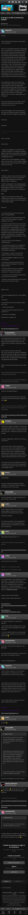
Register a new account (14, 862)
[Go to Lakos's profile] (2, 532)
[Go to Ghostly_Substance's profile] (2, 784)
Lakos (7, 531)
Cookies (14, 894)
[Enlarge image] (5, 400)
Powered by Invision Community (14, 905)
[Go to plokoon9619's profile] (2, 492)
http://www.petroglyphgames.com (9, 328)
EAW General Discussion (15, 25)
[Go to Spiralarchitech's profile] (2, 641)
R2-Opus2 (8, 421)
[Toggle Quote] (3, 734)
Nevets (7, 472)
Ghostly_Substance (11, 783)
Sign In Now (14, 872)
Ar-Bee (7, 556)
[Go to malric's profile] (2, 504)
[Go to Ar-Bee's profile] (2, 556)
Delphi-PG (5, 23)
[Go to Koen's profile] (2, 616)
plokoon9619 (9, 492)
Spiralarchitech (10, 640)
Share (7, 881)
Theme (15, 892)
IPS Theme (4, 892)
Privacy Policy (21, 892)
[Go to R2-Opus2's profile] (2, 421)
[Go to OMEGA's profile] (2, 386)
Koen (6, 616)
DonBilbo (8, 574)
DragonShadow (10, 333)
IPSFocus (10, 892)
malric (7, 504)
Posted (10, 32)
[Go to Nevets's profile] (2, 473)
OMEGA (7, 386)
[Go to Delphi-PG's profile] (2, 31)
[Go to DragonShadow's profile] (2, 333)
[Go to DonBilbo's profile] (2, 574)
